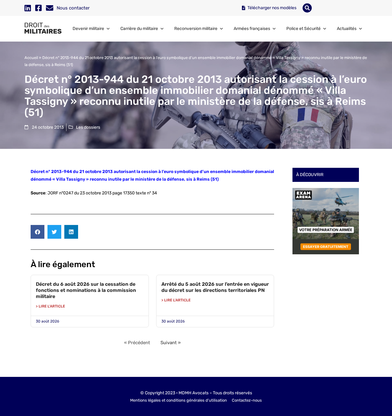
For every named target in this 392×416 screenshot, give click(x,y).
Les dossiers (88, 127)
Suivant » (170, 342)
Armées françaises (252, 28)
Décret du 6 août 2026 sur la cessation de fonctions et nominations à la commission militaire (86, 290)
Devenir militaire (88, 28)
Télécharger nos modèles (271, 7)
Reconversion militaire (195, 28)
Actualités (346, 28)
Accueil (31, 57)
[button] (307, 8)
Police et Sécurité (303, 28)
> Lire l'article (50, 306)
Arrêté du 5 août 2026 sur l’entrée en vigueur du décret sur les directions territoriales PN (215, 287)
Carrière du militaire (139, 28)
